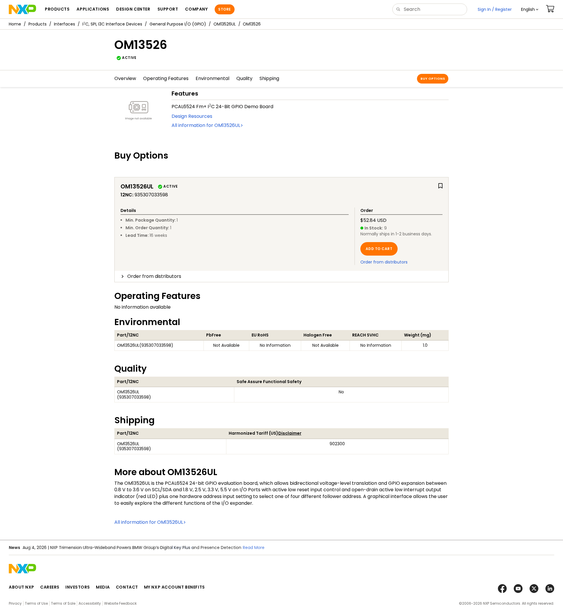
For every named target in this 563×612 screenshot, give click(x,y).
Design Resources (192, 116)
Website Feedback (120, 603)
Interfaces (64, 24)
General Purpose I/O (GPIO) (178, 24)
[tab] (281, 276)
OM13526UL (224, 24)
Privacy (15, 603)
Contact (127, 587)
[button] (529, 9)
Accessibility (90, 603)
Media (103, 587)
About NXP (21, 587)
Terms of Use (36, 603)
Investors (77, 587)
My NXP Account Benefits (174, 587)
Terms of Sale (63, 603)
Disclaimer (289, 433)
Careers (50, 587)
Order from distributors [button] (154, 276)
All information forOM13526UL (206, 125)
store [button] (224, 9)
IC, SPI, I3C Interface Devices (112, 24)
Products (37, 24)
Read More (182, 547)
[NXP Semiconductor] (22, 9)
